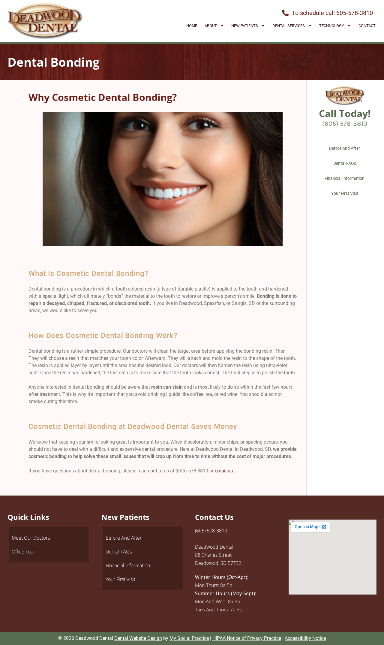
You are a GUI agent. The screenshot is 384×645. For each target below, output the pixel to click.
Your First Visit (344, 193)
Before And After (344, 148)
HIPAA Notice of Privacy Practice (246, 638)
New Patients (244, 25)
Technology (331, 25)
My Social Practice (189, 638)
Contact (367, 25)
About (211, 25)
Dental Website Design (138, 638)
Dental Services (288, 25)
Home (191, 25)
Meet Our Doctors (31, 538)
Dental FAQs (344, 163)
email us (224, 471)
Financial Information (344, 178)
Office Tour (23, 551)
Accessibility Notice (305, 638)
